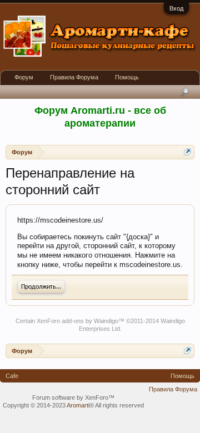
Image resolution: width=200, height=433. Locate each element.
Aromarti (78, 405)
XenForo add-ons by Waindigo (77, 321)
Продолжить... (41, 287)
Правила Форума (74, 77)
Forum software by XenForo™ (73, 397)
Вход (176, 8)
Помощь (127, 77)
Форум (23, 77)
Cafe (12, 375)
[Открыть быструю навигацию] (187, 151)
